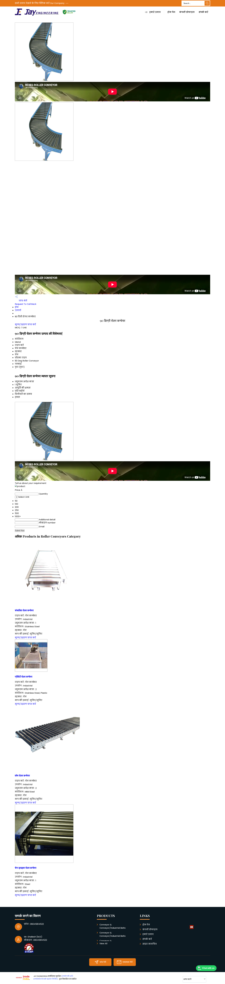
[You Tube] (191, 928)
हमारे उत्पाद (155, 12)
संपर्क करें (203, 12)
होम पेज (171, 12)
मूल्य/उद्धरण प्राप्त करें (25, 324)
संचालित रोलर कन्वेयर (24, 610)
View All (103, 943)
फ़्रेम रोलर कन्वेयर (22, 775)
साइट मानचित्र (149, 943)
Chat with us (208, 968)
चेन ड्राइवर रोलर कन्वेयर (25, 867)
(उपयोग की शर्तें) (67, 976)
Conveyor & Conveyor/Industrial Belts (112, 926)
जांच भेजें (22, 300)
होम (16, 307)
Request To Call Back (25, 304)
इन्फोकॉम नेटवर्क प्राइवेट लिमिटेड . (46, 979)
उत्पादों (18, 310)
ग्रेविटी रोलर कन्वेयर (23, 676)
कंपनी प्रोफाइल (187, 12)
